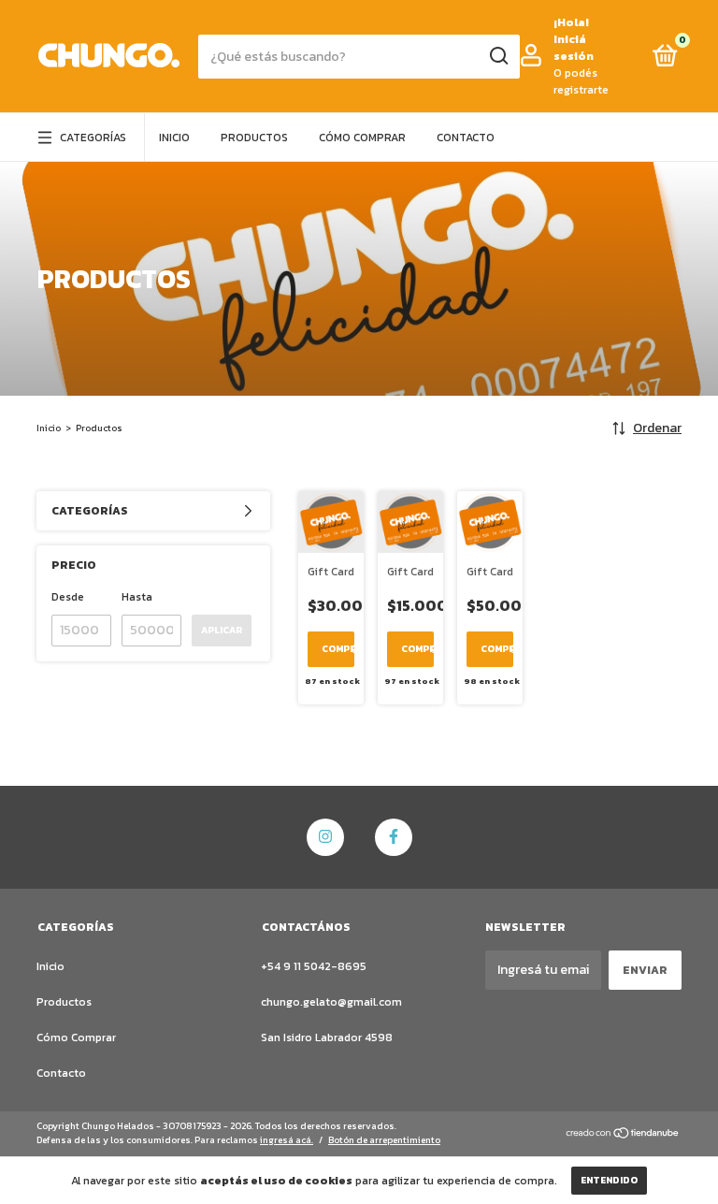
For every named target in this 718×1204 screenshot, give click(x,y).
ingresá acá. (286, 1140)
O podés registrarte (581, 81)
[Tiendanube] (623, 1135)
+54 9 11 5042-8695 (313, 966)
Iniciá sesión (573, 48)
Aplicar (221, 630)
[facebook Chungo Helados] (393, 837)
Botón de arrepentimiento (384, 1140)
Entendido (609, 1180)
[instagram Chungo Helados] (325, 837)
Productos (254, 137)
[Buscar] (497, 56)
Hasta (137, 596)
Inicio (174, 137)
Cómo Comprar (362, 137)
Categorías (93, 137)
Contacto (466, 137)
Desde (67, 596)
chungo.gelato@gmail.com (331, 1002)
